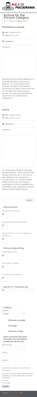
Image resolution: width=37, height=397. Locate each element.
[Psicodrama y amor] (4, 256)
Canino (5, 109)
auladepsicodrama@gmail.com (11, 395)
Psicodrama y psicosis (13, 27)
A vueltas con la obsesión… (13, 274)
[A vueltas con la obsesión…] (4, 279)
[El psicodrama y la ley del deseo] (4, 226)
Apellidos (5, 360)
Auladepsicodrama (15, 32)
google (8, 50)
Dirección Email (7, 345)
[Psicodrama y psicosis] (4, 215)
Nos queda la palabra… (11, 263)
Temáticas (5, 310)
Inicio (5, 21)
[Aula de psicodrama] (18, 6)
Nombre (4, 352)
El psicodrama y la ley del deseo (14, 222)
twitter (6, 50)
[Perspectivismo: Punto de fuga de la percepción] (4, 240)
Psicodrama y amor (9, 252)
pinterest (14, 50)
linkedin (11, 50)
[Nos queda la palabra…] (4, 268)
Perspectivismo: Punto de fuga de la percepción (16, 234)
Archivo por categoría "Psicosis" (18, 21)
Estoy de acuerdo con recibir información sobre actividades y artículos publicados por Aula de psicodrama (17, 376)
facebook (3, 50)
